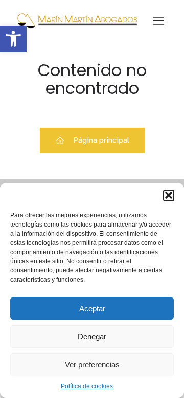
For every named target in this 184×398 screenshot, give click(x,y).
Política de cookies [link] (87, 386)
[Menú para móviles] (158, 20)
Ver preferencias (92, 364)
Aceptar (92, 308)
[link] (13, 39)
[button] (169, 195)
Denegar (92, 336)
